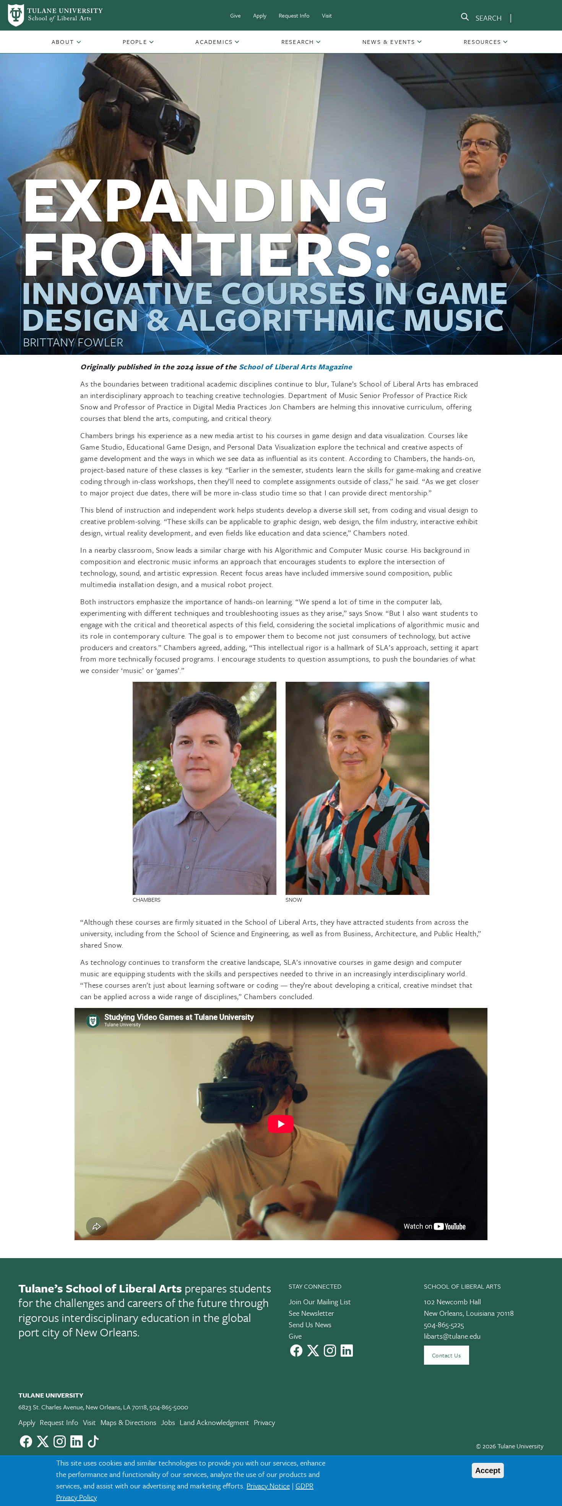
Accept (487, 1470)
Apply (259, 15)
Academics (214, 41)
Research (297, 41)
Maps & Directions (128, 1422)
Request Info (294, 15)
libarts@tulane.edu (452, 1336)
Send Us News (310, 1324)
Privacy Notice (268, 1485)
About (63, 41)
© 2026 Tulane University (510, 1446)
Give (235, 15)
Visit (327, 15)
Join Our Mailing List (320, 1301)
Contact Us (446, 1355)
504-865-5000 (168, 1407)
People (135, 41)
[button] (64, 42)
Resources (482, 41)
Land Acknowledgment (214, 1422)
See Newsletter (311, 1313)
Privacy (264, 1422)
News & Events (389, 41)
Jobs (168, 1422)
